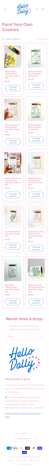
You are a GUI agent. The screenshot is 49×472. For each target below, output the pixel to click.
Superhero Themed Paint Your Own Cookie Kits (12, 288)
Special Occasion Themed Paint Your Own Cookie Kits (36, 235)
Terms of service (35, 460)
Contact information (25, 464)
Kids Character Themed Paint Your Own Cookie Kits (35, 181)
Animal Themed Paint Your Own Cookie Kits (35, 74)
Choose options (13, 88)
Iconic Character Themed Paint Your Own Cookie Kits (12, 128)
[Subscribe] (41, 337)
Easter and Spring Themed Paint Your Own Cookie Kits (12, 181)
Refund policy (21, 460)
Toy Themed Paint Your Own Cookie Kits (12, 234)
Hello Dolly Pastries (23, 457)
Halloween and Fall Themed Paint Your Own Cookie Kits (36, 288)
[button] (5, 9)
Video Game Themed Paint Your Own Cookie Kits (12, 75)
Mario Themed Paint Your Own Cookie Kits (34, 127)
